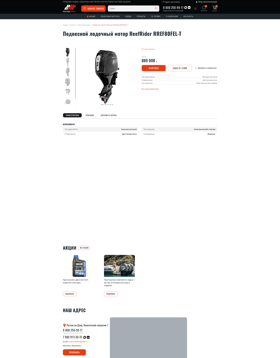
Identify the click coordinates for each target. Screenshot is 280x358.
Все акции (84, 247)
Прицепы (141, 16)
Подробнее (69, 293)
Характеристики (72, 115)
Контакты (188, 16)
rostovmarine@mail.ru (78, 342)
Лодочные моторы (110, 16)
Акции (92, 16)
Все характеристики (150, 89)
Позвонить (74, 352)
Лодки (128, 16)
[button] (103, 104)
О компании (172, 16)
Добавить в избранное (206, 68)
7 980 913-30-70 (72, 337)
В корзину (154, 68)
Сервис (157, 16)
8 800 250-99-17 (173, 7)
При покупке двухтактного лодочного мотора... (75, 281)
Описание (90, 115)
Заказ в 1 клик (180, 68)
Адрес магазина (172, 2)
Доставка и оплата (109, 115)
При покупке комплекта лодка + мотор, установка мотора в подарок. (119, 283)
